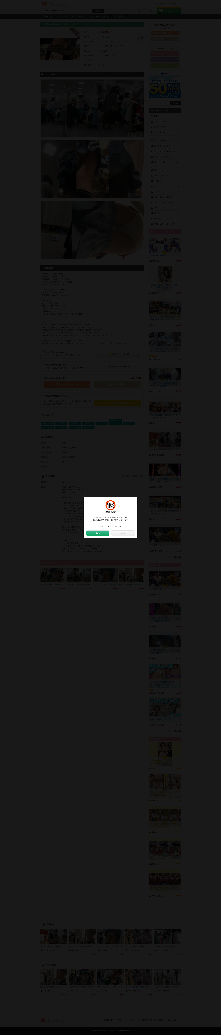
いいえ (123, 533)
